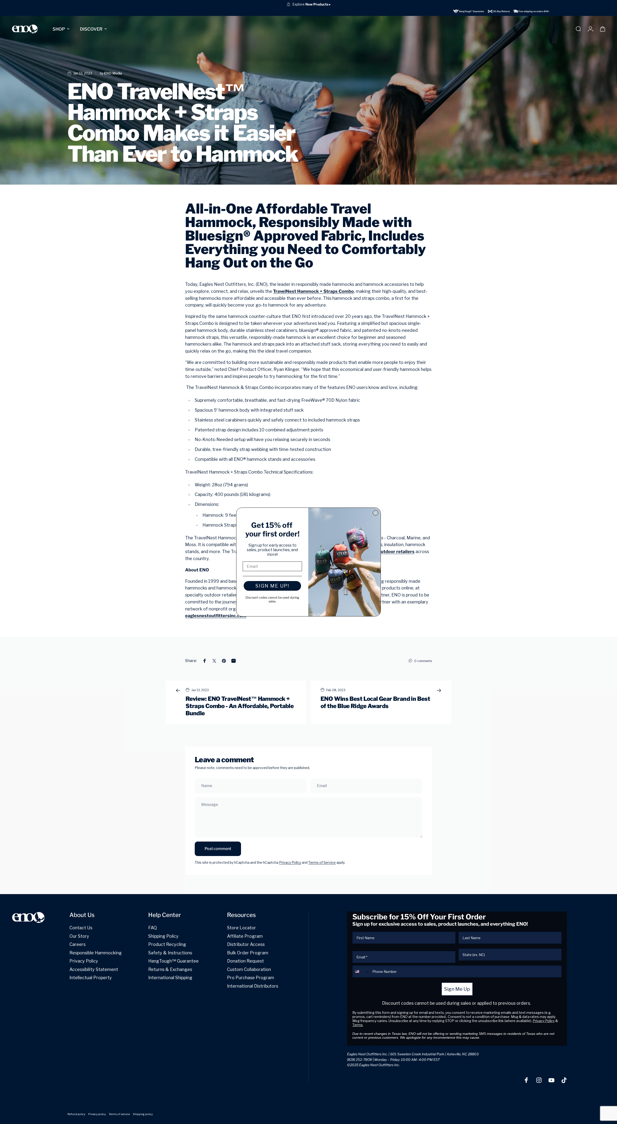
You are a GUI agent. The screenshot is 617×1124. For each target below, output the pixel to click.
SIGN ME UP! (272, 586)
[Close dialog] (375, 513)
